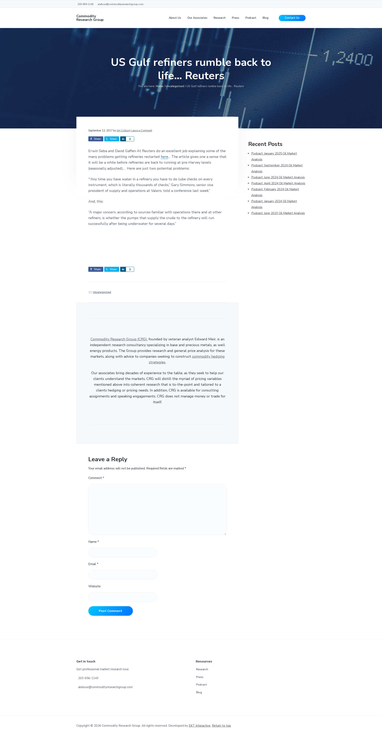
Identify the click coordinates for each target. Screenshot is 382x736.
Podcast (201, 684)
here (164, 156)
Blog (199, 692)
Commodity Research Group (90, 18)
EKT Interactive (199, 726)
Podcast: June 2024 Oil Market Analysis (278, 177)
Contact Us (292, 18)
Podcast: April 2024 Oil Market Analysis (278, 183)
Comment (96, 478)
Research (202, 669)
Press (199, 677)
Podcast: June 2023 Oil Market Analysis (278, 213)
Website (94, 586)
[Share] (123, 138)
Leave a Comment (141, 130)
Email (93, 564)
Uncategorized (102, 292)
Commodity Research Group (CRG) (119, 339)
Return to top (221, 726)
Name (93, 542)
